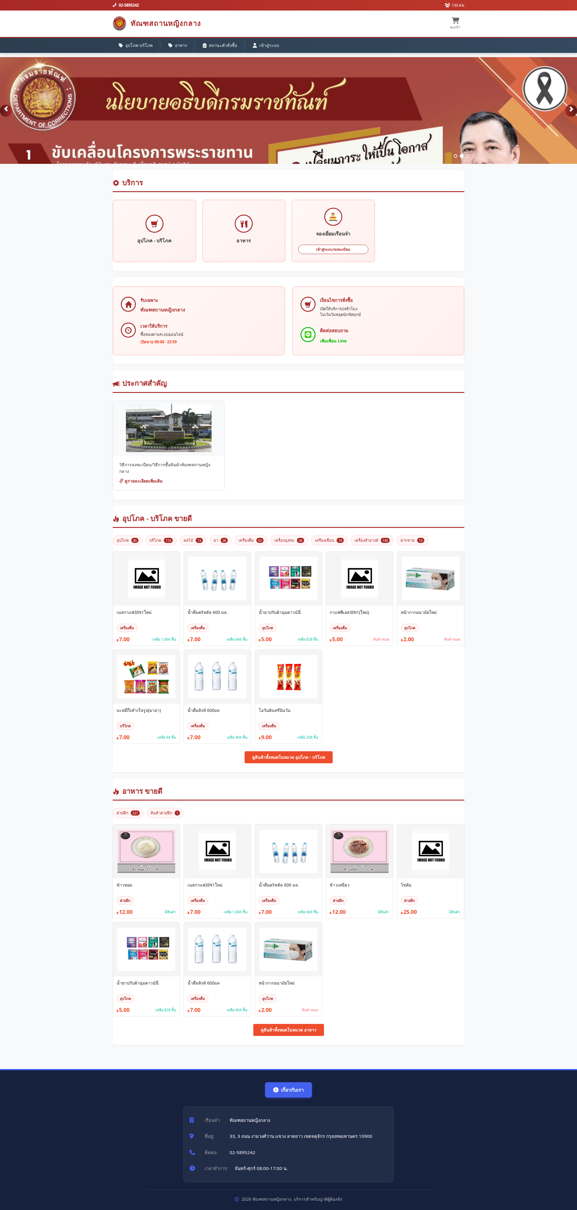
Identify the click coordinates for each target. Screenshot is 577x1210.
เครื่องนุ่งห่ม (288, 540)
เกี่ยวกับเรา (292, 1089)
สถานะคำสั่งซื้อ (223, 45)
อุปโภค (127, 540)
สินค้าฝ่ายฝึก (164, 813)
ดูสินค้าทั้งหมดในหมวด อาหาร (288, 1030)
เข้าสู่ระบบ (269, 45)
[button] (6, 111)
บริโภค (160, 540)
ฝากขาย (412, 540)
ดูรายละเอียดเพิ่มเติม (143, 481)
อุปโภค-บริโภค (139, 45)
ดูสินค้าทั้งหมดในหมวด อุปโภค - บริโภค (288, 757)
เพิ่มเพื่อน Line (333, 341)
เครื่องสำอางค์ (371, 540)
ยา (220, 540)
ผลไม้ (192, 540)
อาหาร (181, 45)
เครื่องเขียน (328, 540)
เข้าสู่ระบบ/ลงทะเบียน (333, 249)
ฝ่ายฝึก (127, 813)
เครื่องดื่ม (250, 540)
